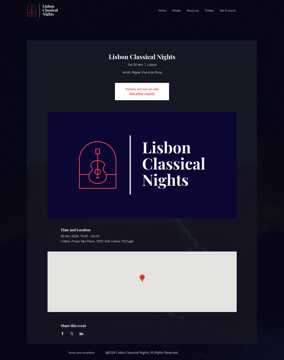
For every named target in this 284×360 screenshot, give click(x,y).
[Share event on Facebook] (62, 333)
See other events (142, 94)
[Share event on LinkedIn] (81, 333)
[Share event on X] (72, 333)
